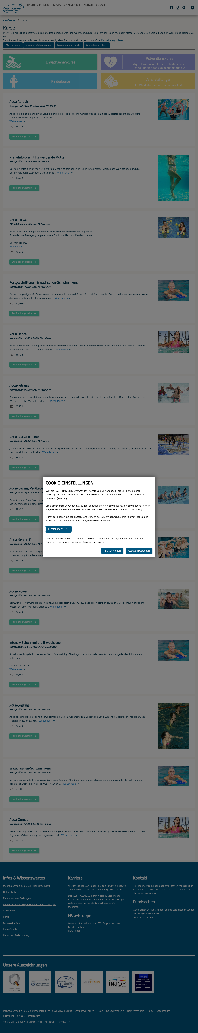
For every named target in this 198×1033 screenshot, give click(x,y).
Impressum (98, 542)
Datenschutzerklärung (57, 542)
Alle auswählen (112, 550)
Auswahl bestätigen (139, 550)
